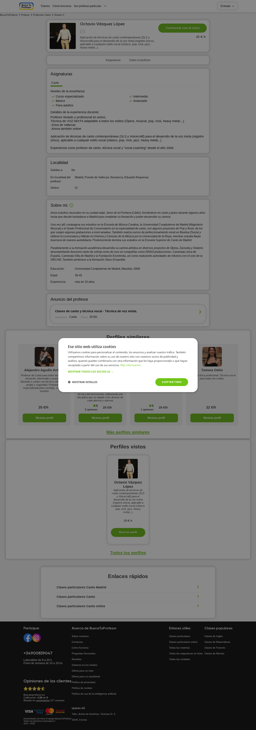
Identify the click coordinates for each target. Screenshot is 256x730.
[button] (128, 371)
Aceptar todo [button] (171, 382)
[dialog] (128, 365)
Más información (130, 365)
